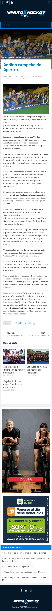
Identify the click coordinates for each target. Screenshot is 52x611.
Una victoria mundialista (38, 334)
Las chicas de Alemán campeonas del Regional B (37, 369)
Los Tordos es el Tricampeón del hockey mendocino (14, 369)
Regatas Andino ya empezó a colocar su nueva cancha (12, 384)
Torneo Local (20, 57)
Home (3, 57)
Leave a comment (10, 79)
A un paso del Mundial (12, 334)
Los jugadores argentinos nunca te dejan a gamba (25, 552)
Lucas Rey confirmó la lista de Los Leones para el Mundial (24, 579)
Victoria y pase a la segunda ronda (18, 566)
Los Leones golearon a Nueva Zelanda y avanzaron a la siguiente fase (25, 560)
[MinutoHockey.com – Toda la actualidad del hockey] (26, 13)
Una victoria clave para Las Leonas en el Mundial (24, 571)
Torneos (11, 57)
